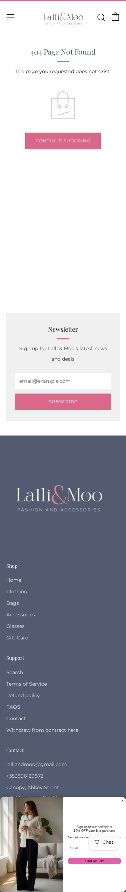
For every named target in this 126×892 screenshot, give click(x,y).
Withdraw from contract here (42, 730)
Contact (16, 718)
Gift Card (17, 638)
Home (13, 580)
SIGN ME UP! (94, 860)
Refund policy (23, 695)
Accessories (20, 614)
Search (14, 672)
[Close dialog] (122, 800)
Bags (12, 603)
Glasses (15, 626)
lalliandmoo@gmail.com (36, 764)
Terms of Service (26, 684)
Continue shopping (63, 140)
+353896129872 (24, 776)
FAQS (13, 707)
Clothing (17, 591)
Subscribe (63, 401)
